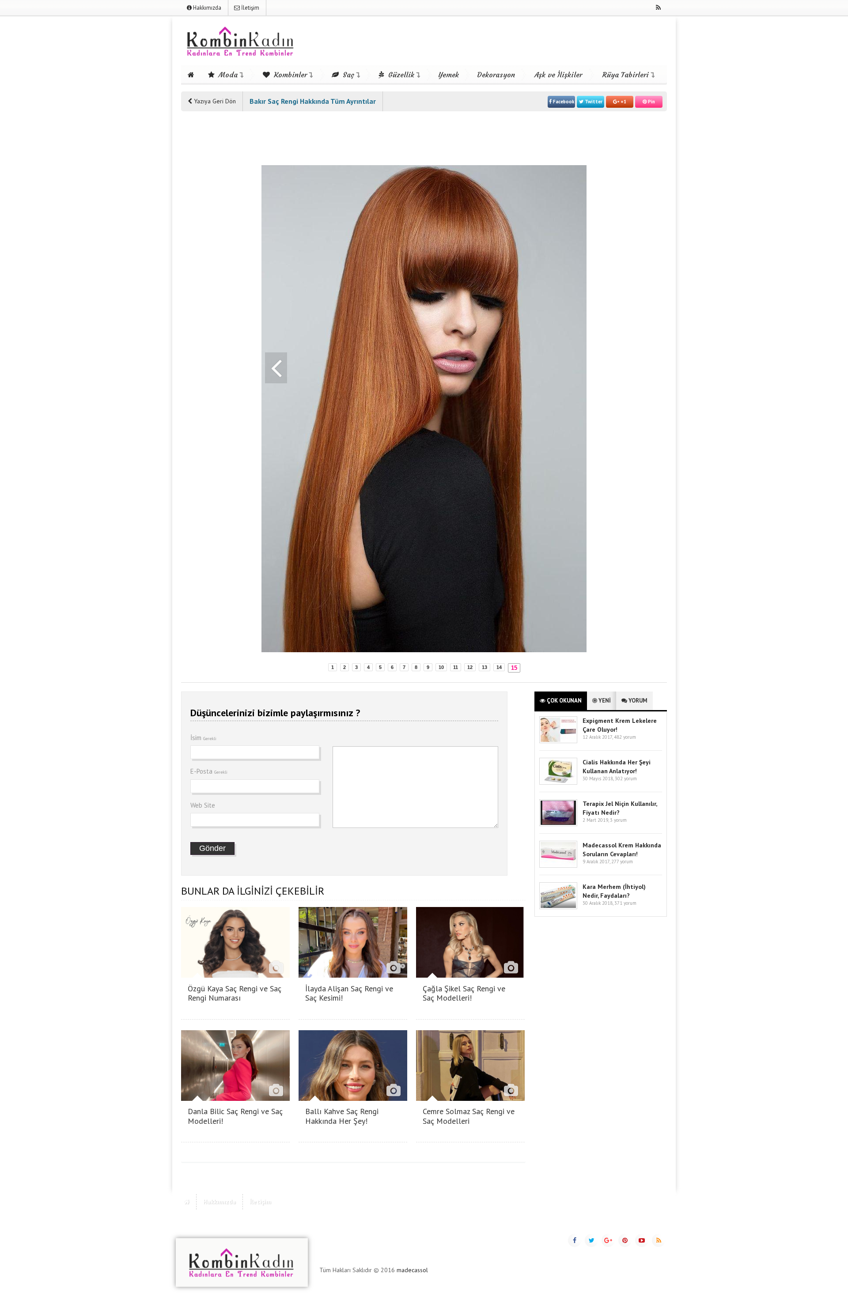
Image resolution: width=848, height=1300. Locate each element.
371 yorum (625, 903)
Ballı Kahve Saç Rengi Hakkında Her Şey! (342, 1116)
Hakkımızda (206, 7)
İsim (203, 737)
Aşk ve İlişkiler (558, 74)
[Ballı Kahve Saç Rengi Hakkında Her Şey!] (353, 1098)
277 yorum (622, 861)
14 (499, 667)
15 (514, 668)
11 (455, 667)
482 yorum (625, 737)
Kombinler (289, 74)
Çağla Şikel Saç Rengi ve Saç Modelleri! (464, 993)
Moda (227, 74)
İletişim (249, 7)
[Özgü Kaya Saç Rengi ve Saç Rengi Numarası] (235, 975)
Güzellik (400, 74)
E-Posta (208, 771)
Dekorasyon (496, 74)
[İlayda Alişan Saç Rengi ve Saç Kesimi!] (353, 975)
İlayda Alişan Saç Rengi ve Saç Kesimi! (349, 993)
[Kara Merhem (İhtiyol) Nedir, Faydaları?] (558, 907)
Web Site (202, 805)
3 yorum (618, 820)
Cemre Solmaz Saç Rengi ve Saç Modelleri (469, 1116)
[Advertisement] (216, 252)
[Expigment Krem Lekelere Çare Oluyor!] (558, 741)
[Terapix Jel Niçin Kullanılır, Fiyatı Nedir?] (558, 824)
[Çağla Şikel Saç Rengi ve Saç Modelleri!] (470, 975)
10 (441, 667)
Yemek (448, 74)
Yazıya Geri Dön (214, 101)
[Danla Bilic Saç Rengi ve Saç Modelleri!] (235, 1098)
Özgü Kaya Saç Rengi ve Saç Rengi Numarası (234, 993)
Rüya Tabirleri (625, 74)
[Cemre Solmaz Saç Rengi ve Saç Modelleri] (470, 1098)
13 (484, 667)
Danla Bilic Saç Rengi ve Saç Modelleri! (235, 1116)
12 (470, 667)
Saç (347, 74)
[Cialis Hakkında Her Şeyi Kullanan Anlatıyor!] (558, 782)
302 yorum (626, 778)
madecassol (412, 1270)
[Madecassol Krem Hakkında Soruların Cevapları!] (558, 865)
